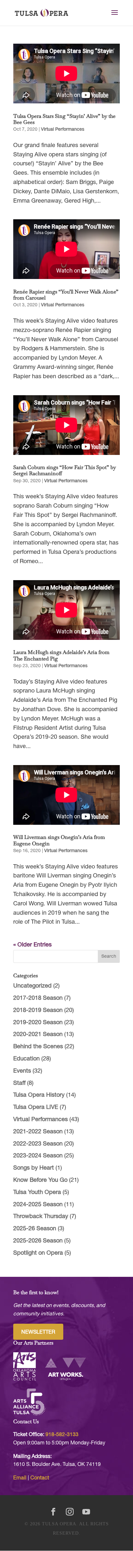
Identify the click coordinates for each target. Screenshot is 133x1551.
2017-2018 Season (38, 998)
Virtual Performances (62, 129)
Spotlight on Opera (38, 1253)
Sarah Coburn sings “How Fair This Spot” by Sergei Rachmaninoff (64, 470)
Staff (19, 1083)
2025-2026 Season (38, 1241)
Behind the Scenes (38, 1047)
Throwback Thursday (40, 1216)
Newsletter (38, 1332)
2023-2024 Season (38, 1156)
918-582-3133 (62, 1435)
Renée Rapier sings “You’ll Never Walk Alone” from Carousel (65, 294)
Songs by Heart (33, 1168)
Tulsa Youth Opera (37, 1192)
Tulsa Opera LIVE (35, 1107)
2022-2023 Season (38, 1144)
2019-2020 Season (38, 1022)
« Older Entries (32, 945)
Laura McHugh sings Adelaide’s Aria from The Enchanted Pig (61, 655)
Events (22, 1071)
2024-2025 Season (38, 1204)
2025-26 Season (34, 1229)
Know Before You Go (40, 1180)
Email (19, 1478)
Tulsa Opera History (39, 1095)
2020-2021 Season (38, 1034)
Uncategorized (32, 986)
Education (26, 1059)
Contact (39, 1478)
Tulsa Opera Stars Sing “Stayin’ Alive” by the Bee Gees (64, 119)
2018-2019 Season (38, 1010)
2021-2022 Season (38, 1132)
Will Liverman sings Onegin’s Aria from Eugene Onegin (59, 840)
